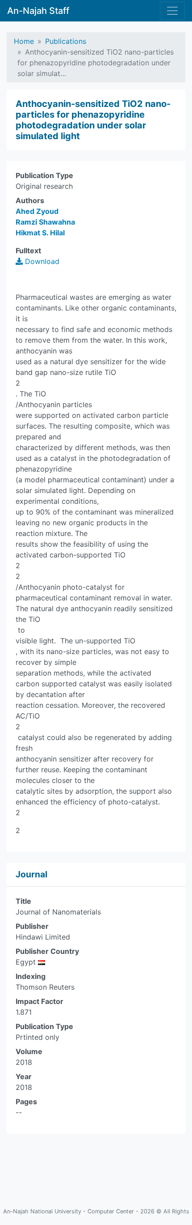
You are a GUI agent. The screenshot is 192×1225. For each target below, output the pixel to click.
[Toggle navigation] (172, 11)
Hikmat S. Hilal (40, 232)
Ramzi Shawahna (45, 221)
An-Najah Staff (38, 10)
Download (41, 261)
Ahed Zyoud (37, 211)
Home (24, 41)
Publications (65, 41)
